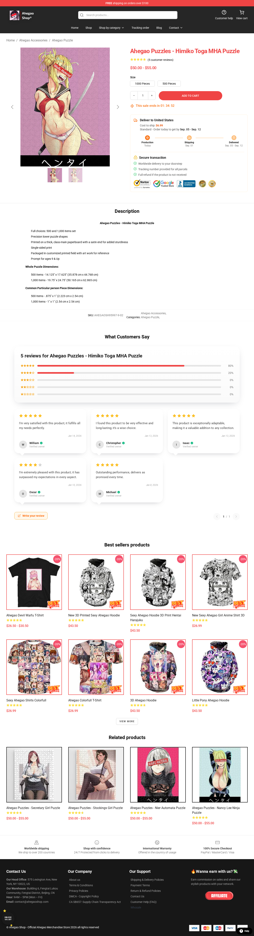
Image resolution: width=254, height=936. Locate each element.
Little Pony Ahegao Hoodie (210, 700)
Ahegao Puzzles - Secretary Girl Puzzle (33, 808)
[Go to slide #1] (54, 175)
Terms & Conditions (81, 885)
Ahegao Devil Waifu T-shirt (25, 615)
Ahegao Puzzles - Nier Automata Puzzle (157, 808)
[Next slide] (118, 107)
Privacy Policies (78, 890)
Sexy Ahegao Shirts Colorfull (26, 700)
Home (10, 40)
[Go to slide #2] (75, 175)
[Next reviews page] (236, 516)
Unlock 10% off (8, 918)
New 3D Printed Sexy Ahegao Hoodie (94, 615)
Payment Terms (140, 885)
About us (74, 879)
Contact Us (137, 896)
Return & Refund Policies (146, 890)
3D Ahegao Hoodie (143, 700)
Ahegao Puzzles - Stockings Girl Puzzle (95, 808)
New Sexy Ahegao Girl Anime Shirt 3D (218, 615)
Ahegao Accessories (33, 40)
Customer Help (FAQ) (144, 902)
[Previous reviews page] (216, 516)
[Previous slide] (12, 107)
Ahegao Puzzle (62, 40)
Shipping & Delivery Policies (147, 879)
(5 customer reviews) (160, 59)
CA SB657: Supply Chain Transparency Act (95, 902)
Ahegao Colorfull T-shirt (84, 700)
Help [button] (246, 931)
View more (127, 721)
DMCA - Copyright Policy (84, 896)
